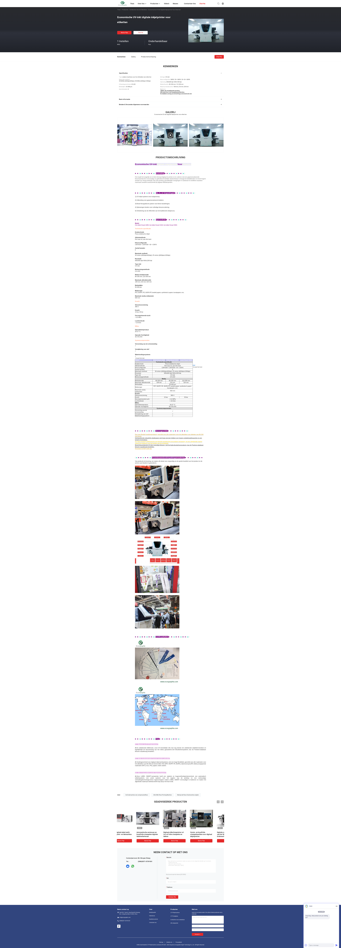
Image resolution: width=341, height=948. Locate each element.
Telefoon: (170, 887)
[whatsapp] (132, 866)
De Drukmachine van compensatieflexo (137, 795)
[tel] (137, 866)
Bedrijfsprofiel (152, 912)
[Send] (336, 945)
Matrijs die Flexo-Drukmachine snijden (188, 795)
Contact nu (172, 897)
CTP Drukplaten (174, 916)
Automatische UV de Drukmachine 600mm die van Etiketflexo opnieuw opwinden (211, 834)
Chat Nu (140, 32)
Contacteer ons (153, 922)
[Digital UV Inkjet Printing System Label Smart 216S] (170, 135)
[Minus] (336, 906)
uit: (168, 878)
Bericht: (169, 857)
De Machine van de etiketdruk (138, 9)
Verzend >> (197, 934)
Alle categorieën (174, 923)
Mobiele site (169, 942)
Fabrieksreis (152, 915)
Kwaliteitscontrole (153, 919)
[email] (127, 866)
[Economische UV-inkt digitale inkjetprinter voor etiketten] (206, 30)
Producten (125, 9)
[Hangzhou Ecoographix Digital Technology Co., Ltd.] (122, 3)
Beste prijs (124, 32)
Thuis (119, 9)
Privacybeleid (179, 942)
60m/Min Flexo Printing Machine (162, 795)
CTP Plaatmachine (175, 912)
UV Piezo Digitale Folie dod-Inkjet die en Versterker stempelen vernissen (183, 834)
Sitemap (161, 942)
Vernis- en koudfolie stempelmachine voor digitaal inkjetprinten (130, 834)
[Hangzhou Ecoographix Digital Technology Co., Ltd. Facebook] (118, 926)
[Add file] (306, 945)
